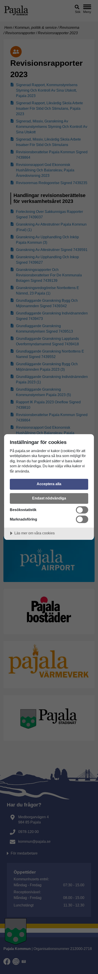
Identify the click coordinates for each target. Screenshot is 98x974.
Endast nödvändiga (49, 498)
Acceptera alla (49, 484)
